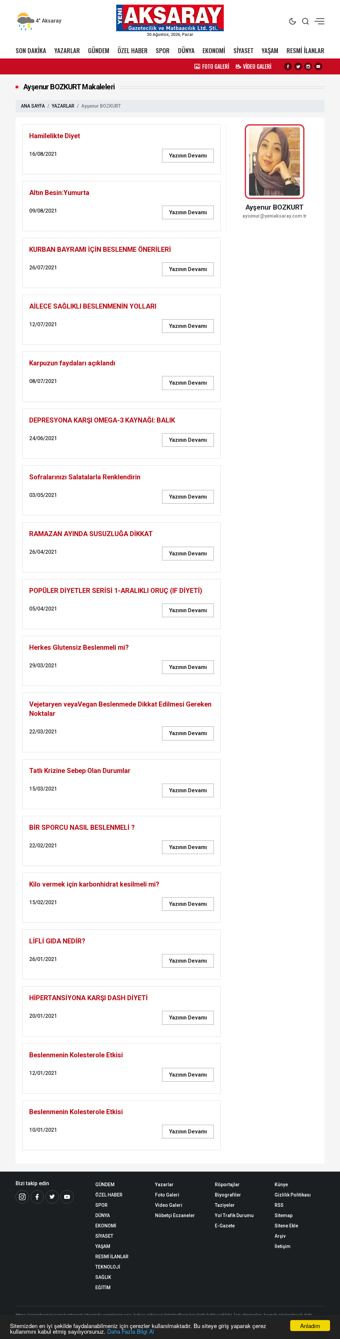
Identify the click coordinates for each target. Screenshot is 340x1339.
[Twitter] (298, 66)
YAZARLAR (67, 50)
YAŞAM (270, 50)
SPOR (163, 50)
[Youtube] (318, 66)
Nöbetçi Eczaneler (175, 1215)
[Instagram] (308, 66)
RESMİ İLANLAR (305, 50)
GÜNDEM (98, 50)
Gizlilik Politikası (293, 1194)
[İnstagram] (22, 1196)
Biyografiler (228, 1194)
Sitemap (284, 1215)
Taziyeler (225, 1205)
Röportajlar (227, 1184)
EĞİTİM (103, 1287)
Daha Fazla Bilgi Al (130, 1331)
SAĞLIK (103, 1277)
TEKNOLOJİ (107, 1267)
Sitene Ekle (286, 1225)
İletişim (283, 1246)
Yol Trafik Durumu (234, 1215)
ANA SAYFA (33, 106)
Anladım (310, 1325)
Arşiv (280, 1236)
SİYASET (243, 50)
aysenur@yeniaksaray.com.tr (274, 216)
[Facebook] (288, 66)
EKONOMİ (214, 50)
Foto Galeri (167, 1194)
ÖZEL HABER (133, 50)
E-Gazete (225, 1225)
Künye (281, 1184)
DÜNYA (186, 50)
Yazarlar (164, 1184)
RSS (279, 1205)
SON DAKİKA (31, 50)
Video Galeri (168, 1205)
